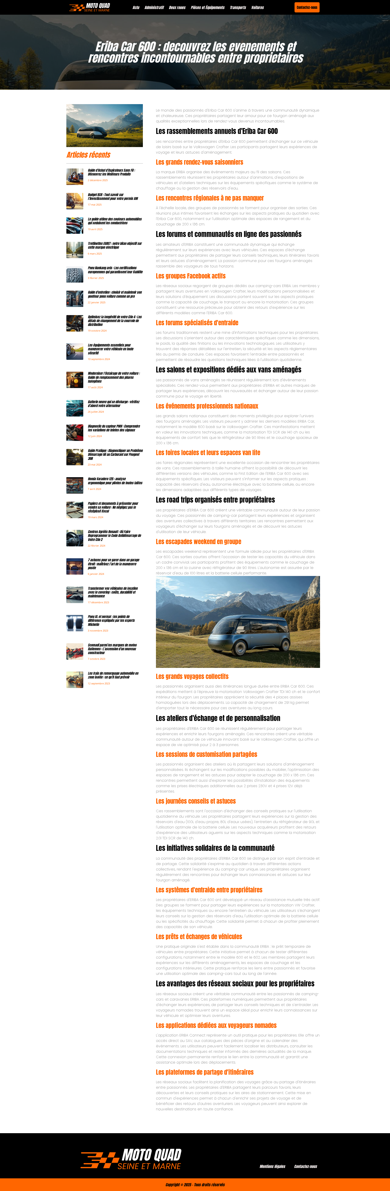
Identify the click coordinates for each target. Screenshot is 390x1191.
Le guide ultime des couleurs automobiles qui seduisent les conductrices (115, 221)
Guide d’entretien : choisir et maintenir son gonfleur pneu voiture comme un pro (115, 294)
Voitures (257, 7)
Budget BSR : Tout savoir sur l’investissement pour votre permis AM (113, 196)
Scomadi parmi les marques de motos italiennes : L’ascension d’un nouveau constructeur (112, 649)
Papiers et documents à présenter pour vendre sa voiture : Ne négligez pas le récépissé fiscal (113, 507)
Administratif (153, 7)
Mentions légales (272, 1166)
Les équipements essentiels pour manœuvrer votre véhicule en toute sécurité (110, 349)
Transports (238, 7)
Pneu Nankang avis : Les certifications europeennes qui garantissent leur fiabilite (115, 269)
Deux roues (177, 7)
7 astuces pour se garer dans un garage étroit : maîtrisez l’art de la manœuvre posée (113, 563)
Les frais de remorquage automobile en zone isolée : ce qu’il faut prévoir (113, 675)
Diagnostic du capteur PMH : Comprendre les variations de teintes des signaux (114, 428)
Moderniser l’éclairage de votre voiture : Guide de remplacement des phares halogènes (113, 377)
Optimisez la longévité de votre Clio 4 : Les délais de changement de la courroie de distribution (115, 320)
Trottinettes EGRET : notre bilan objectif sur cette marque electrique (115, 245)
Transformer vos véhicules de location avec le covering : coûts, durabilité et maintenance (112, 592)
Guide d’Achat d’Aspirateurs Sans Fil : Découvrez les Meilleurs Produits (111, 172)
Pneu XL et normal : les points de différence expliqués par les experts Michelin (111, 620)
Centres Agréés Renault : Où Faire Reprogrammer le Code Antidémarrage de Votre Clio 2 (114, 535)
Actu (135, 7)
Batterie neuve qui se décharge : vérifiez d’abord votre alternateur (113, 403)
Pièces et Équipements (207, 7)
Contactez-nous (305, 1166)
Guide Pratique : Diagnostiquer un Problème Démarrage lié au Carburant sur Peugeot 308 (115, 454)
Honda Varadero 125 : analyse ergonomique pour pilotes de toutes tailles (115, 480)
